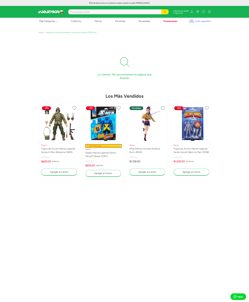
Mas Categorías (47, 21)
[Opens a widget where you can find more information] (238, 297)
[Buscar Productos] (165, 12)
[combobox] (118, 11)
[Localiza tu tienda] (197, 12)
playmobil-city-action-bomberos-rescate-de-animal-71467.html (71, 32)
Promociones (170, 21)
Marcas (98, 21)
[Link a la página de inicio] (41, 32)
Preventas (120, 21)
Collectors (76, 21)
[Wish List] (203, 12)
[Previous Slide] (25, 3)
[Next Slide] (223, 3)
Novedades (144, 21)
